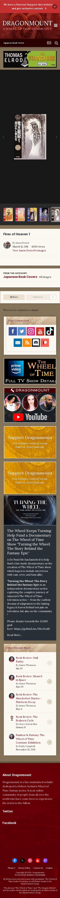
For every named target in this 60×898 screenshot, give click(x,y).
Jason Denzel (22, 242)
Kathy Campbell (27, 746)
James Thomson (27, 665)
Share (15, 297)
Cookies (49, 868)
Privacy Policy (24, 868)
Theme (11, 868)
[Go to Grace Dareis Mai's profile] (11, 718)
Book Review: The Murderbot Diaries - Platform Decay (29, 698)
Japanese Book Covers (20, 276)
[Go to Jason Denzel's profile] (7, 245)
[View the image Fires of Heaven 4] (32, 214)
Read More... (14, 635)
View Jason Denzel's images (29, 250)
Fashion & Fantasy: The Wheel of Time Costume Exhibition (30, 738)
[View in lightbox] (30, 136)
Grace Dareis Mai (28, 724)
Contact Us (38, 868)
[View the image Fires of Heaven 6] (8, 214)
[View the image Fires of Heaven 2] (44, 214)
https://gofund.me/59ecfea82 (32, 628)
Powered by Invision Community (30, 875)
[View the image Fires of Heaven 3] (20, 214)
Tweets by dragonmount (17, 817)
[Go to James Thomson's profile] (11, 659)
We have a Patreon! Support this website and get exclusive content (28, 6)
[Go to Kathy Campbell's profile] (11, 736)
